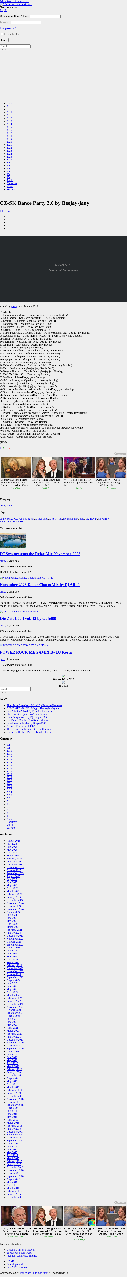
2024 (9, 153)
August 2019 (13, 1078)
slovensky (103, 518)
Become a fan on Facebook (21, 1249)
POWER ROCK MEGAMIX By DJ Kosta (36, 652)
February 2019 (14, 1090)
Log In (3, 10)
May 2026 (12, 849)
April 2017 (12, 1155)
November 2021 (15, 1007)
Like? (3, 211)
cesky (10, 518)
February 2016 (14, 1191)
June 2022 (12, 986)
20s (8, 162)
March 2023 (13, 962)
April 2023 (12, 959)
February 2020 (14, 1069)
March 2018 (13, 1122)
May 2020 (12, 1060)
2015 (9, 127)
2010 (9, 112)
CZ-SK (23, 518)
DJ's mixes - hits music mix (34, 1272)
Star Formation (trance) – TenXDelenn (27, 714)
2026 (9, 159)
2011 (9, 115)
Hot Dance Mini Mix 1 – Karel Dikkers (27, 720)
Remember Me (11, 34)
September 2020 (15, 1048)
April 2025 (12, 888)
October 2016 (14, 1173)
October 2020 (14, 1045)
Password (5, 22)
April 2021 (12, 1027)
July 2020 (12, 1054)
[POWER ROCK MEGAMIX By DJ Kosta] (24, 645)
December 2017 (15, 1131)
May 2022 (12, 989)
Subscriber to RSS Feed (19, 1252)
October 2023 (14, 941)
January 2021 (14, 1036)
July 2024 (12, 915)
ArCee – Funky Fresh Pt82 (21, 726)
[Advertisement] (63, 76)
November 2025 (15, 867)
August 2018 (13, 1107)
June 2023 (12, 953)
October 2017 (14, 1137)
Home (10, 103)
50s (8, 165)
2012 (9, 118)
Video (10, 186)
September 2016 (15, 1176)
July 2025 (12, 879)
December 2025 (15, 864)
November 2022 (15, 971)
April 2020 (12, 1063)
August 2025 (13, 876)
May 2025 (12, 885)
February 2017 (14, 1161)
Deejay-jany (55, 518)
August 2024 (13, 912)
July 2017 (12, 1146)
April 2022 (12, 992)
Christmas (12, 183)
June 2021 (12, 1021)
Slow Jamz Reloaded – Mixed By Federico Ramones (34, 705)
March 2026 (13, 855)
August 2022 (13, 980)
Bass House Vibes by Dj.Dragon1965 (26, 723)
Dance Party (41, 518)
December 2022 (15, 968)
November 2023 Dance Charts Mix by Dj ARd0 (40, 585)
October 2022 (14, 974)
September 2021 (15, 1012)
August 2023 (13, 947)
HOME (11, 1261)
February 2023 (14, 965)
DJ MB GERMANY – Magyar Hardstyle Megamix (34, 708)
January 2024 (14, 932)
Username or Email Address (14, 16)
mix (76, 518)
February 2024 (14, 929)
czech (31, 518)
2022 (9, 147)
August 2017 (13, 1143)
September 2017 (15, 1140)
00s (8, 106)
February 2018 (14, 1125)
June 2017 (12, 1149)
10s (8, 109)
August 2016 (13, 1179)
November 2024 (15, 903)
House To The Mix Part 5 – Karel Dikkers (29, 732)
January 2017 (14, 1164)
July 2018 (12, 1110)
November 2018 (15, 1099)
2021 (9, 144)
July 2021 (12, 1018)
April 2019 (12, 1084)
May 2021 (12, 1024)
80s (8, 174)
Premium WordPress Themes (22, 1255)
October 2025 (14, 870)
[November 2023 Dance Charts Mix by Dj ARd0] (26, 577)
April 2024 (12, 923)
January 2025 (14, 897)
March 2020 (13, 1066)
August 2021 (13, 1015)
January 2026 (14, 861)
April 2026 (12, 852)
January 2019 (14, 1093)
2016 (9, 129)
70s (8, 171)
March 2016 (13, 1188)
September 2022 (15, 977)
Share (9, 211)
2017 (9, 132)
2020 (9, 141)
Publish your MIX (16, 1264)
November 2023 (15, 938)
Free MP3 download (17, 1267)
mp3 (82, 518)
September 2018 (15, 1105)
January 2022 (14, 1001)
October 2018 (14, 1102)
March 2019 (13, 1087)
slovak (93, 518)
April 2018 (12, 1119)
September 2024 (15, 909)
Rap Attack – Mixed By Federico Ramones (29, 711)
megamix (68, 518)
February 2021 (14, 1033)
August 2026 (13, 840)
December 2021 (15, 1004)
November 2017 (15, 1134)
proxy (14, 306)
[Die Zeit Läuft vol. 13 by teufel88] (19, 611)
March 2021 (13, 1030)
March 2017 (13, 1158)
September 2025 (15, 873)
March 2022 (13, 995)
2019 (9, 138)
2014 (9, 124)
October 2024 (14, 906)
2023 (9, 150)
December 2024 (15, 900)
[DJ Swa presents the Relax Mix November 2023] (13, 546)
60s (8, 168)
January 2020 (14, 1072)
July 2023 (12, 950)
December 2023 (15, 935)
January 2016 (14, 1194)
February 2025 (14, 894)
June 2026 (12, 846)
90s (8, 177)
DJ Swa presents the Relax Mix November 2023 (40, 554)
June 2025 (12, 882)
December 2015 (15, 1197)
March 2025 (13, 891)
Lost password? (8, 28)
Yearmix (11, 189)
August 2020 (13, 1051)
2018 (9, 135)
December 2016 (15, 1167)
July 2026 (12, 843)
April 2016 (12, 1185)
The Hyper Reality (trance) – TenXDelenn (29, 729)
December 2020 (15, 1039)
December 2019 (15, 1075)
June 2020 (12, 1057)
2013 (9, 121)
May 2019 (12, 1081)
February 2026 (14, 858)
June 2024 (12, 917)
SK (87, 518)
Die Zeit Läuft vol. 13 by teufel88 (28, 618)
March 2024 (13, 926)
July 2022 (12, 983)
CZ (16, 518)
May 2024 (12, 920)
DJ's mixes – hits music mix (14, 1)
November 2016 (15, 1170)
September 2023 (15, 944)
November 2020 (15, 1042)
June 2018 (12, 1113)
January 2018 (14, 1128)
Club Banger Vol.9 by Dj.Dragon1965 (27, 717)
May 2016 (12, 1182)
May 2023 (12, 956)
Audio (10, 180)
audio (3, 518)
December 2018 (15, 1096)
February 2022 (14, 998)
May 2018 (12, 1116)
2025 (9, 156)
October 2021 (14, 1010)
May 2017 (12, 1152)
